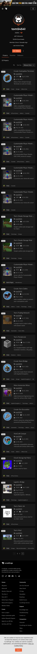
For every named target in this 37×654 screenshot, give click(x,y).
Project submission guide (8, 615)
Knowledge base (24, 609)
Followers (20, 55)
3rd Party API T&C (6, 624)
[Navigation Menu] (2, 9)
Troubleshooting (24, 612)
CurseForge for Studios (26, 625)
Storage (17, 89)
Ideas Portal (23, 588)
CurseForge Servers (25, 602)
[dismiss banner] (34, 2)
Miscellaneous (18, 282)
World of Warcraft (7, 591)
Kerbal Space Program (7, 600)
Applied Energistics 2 (26, 379)
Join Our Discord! (24, 585)
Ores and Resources (32, 548)
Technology (13, 234)
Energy (29, 306)
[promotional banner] (18, 3)
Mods (7, 89)
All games (4, 585)
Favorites (12, 55)
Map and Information (21, 548)
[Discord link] (13, 576)
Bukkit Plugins (9, 282)
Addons (21, 113)
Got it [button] (18, 650)
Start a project (5, 612)
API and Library (14, 113)
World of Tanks (6, 605)
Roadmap (22, 597)
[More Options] (23, 51)
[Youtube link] (9, 576)
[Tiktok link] (6, 576)
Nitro (21, 631)
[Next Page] (22, 553)
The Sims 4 (5, 594)
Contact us (22, 615)
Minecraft (4, 588)
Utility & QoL (24, 89)
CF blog (22, 591)
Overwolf (22, 622)
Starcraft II (4, 597)
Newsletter (22, 594)
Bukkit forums (23, 600)
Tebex (21, 628)
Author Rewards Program (8, 618)
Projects (5, 55)
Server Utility (21, 330)
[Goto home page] (6, 8)
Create (12, 89)
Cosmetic (27, 113)
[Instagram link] (3, 576)
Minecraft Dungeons (7, 602)
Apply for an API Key (7, 621)
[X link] (16, 576)
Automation (14, 330)
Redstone (13, 355)
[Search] (14, 65)
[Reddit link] (19, 576)
